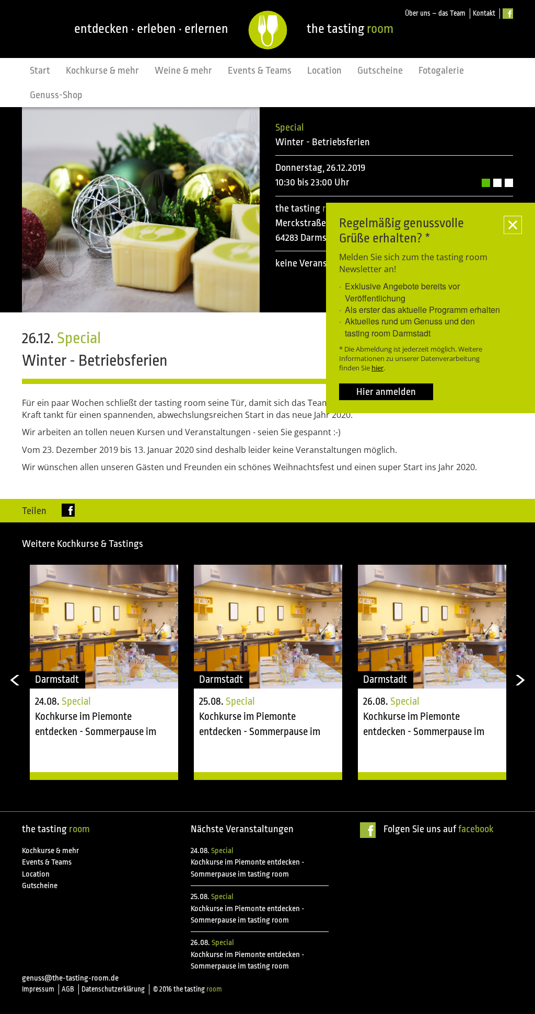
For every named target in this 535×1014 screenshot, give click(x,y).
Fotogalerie (441, 70)
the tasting (350, 28)
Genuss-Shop (56, 95)
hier (377, 367)
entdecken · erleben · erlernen (151, 28)
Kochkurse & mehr (102, 70)
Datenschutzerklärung (113, 989)
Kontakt (484, 13)
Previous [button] (14, 680)
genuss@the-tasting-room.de (70, 978)
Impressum (38, 989)
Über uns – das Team (435, 13)
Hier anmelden (386, 392)
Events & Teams (260, 70)
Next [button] (521, 680)
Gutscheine (380, 70)
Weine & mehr (183, 70)
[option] (104, 672)
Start (40, 70)
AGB (68, 989)
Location (324, 70)
